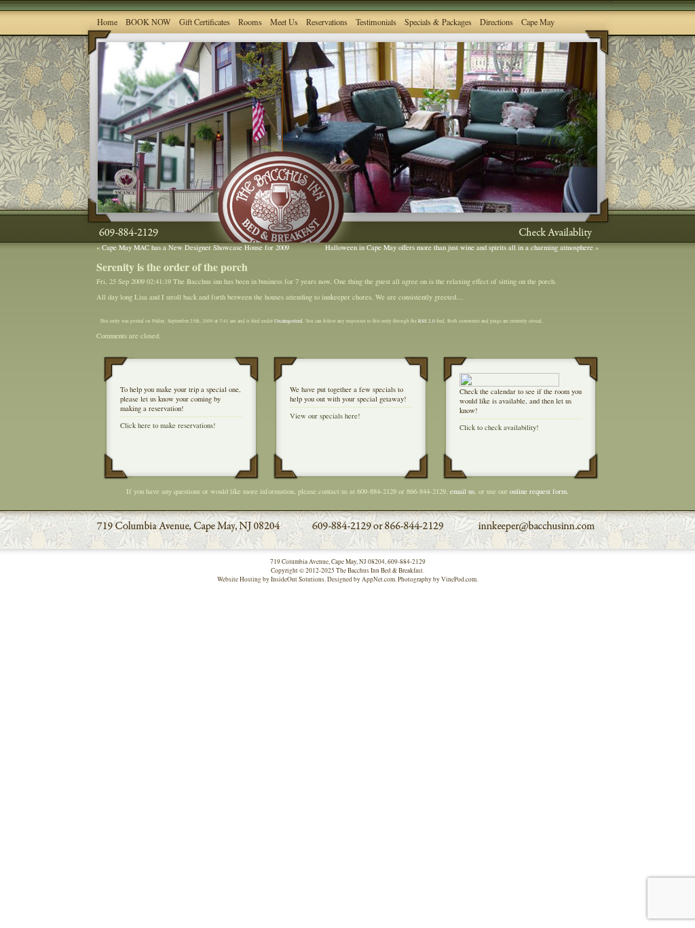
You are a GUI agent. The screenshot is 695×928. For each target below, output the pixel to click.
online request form (538, 491)
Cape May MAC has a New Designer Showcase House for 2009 (195, 247)
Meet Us (284, 21)
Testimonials (376, 21)
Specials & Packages (438, 21)
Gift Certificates (204, 21)
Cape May (538, 21)
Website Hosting (239, 579)
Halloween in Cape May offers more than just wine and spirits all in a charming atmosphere (459, 247)
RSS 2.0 (426, 320)
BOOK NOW (148, 21)
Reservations (327, 21)
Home (107, 21)
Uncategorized (288, 320)
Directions (496, 21)
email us (462, 491)
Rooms (250, 21)
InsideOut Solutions (297, 579)
